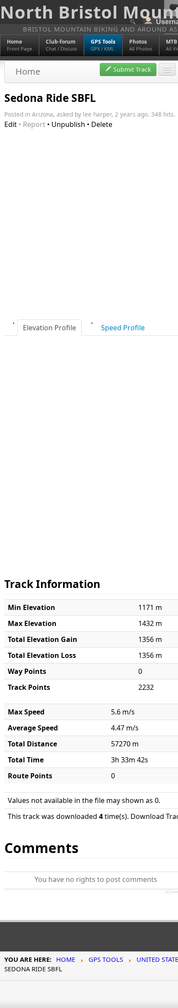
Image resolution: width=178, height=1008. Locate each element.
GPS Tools (106, 959)
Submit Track (131, 69)
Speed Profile (123, 327)
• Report (32, 124)
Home (28, 71)
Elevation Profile (49, 327)
